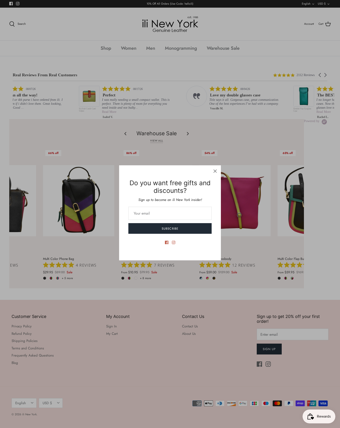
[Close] (215, 171)
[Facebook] (166, 242)
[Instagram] (173, 242)
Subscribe (170, 228)
